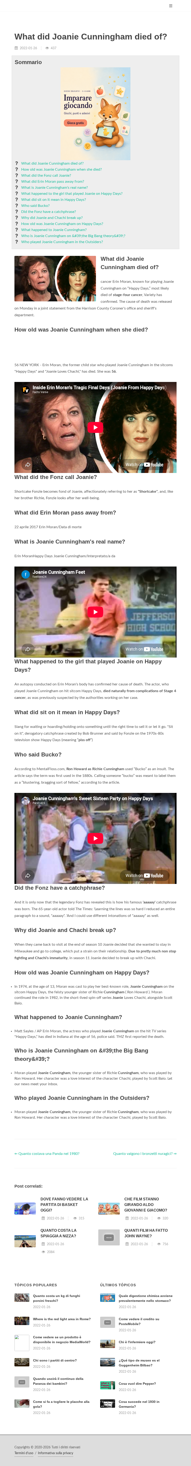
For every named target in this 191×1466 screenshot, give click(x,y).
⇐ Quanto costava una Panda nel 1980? (46, 1212)
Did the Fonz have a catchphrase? (48, 212)
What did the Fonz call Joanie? (46, 175)
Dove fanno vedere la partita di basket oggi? (64, 1262)
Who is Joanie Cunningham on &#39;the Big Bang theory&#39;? (73, 236)
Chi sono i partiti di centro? (55, 1418)
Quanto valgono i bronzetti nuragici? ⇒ (145, 1212)
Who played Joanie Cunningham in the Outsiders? (62, 242)
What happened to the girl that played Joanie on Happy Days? (72, 193)
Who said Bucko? (35, 206)
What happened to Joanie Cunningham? (54, 230)
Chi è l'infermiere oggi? (137, 1400)
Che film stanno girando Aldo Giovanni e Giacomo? (145, 1262)
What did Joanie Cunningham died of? (52, 163)
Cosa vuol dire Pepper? (137, 1441)
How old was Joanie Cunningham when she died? (61, 169)
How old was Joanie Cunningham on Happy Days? (62, 224)
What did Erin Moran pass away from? (52, 181)
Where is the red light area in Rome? (62, 1377)
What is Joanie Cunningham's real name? (54, 187)
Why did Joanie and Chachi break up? (52, 218)
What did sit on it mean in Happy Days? (53, 200)
